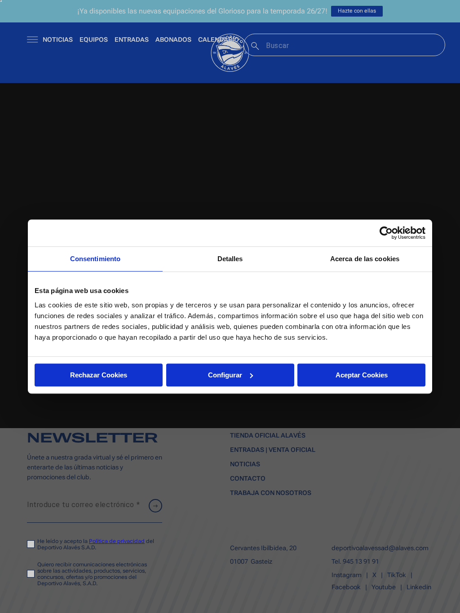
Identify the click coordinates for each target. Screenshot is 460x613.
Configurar (225, 375)
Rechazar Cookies (98, 375)
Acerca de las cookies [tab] (364, 259)
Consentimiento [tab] (95, 259)
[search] (254, 45)
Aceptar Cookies (362, 375)
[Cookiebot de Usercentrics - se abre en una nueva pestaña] (386, 233)
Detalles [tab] (230, 259)
